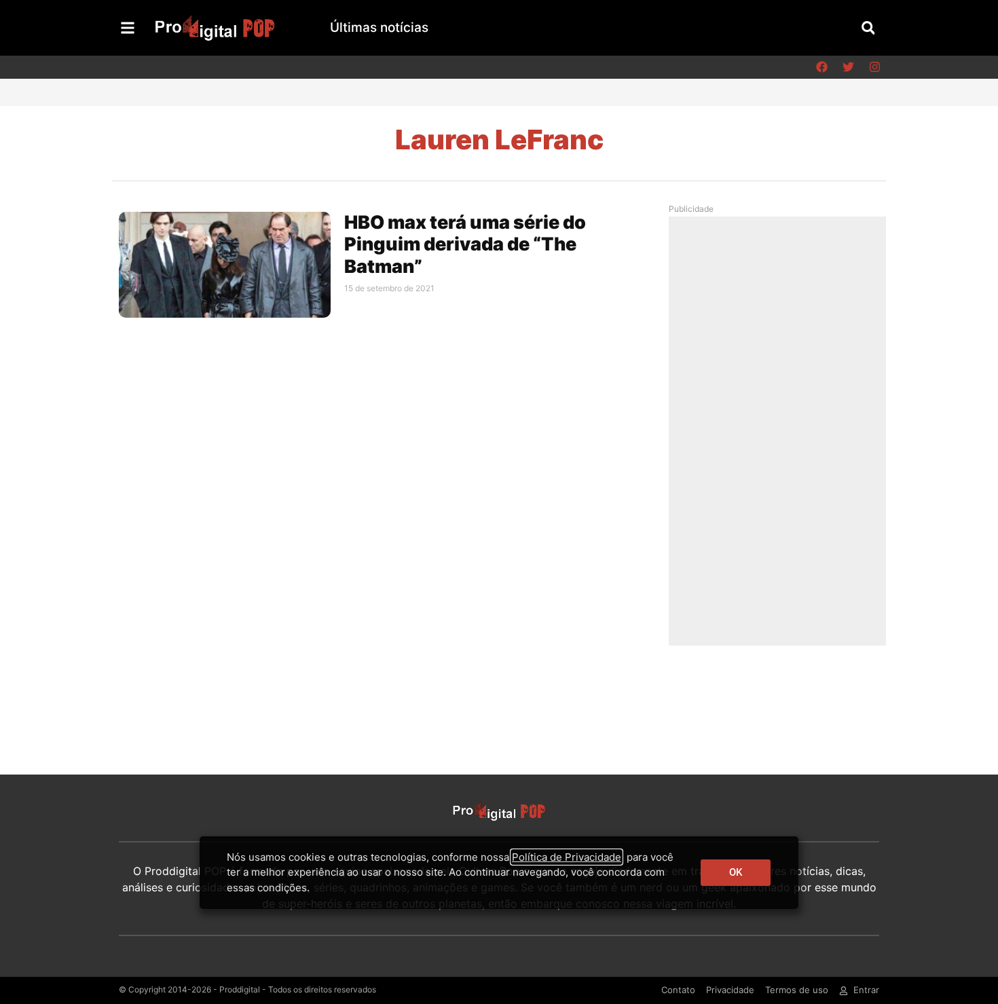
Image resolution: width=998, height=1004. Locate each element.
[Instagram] (874, 67)
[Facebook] (821, 67)
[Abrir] (127, 28)
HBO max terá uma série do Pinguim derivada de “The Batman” (465, 244)
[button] (868, 27)
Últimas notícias (379, 27)
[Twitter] (848, 67)
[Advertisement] (781, 430)
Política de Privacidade (566, 857)
